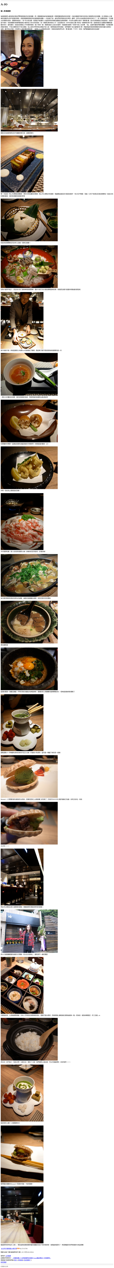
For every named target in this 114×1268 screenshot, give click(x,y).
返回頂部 (3, 1262)
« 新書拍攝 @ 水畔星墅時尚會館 (22, 1258)
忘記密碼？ (27, 1260)
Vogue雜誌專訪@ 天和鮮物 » (42, 1258)
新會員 (20, 1260)
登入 (15, 1260)
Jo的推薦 (8, 1256)
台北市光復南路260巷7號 (9, 1248)
